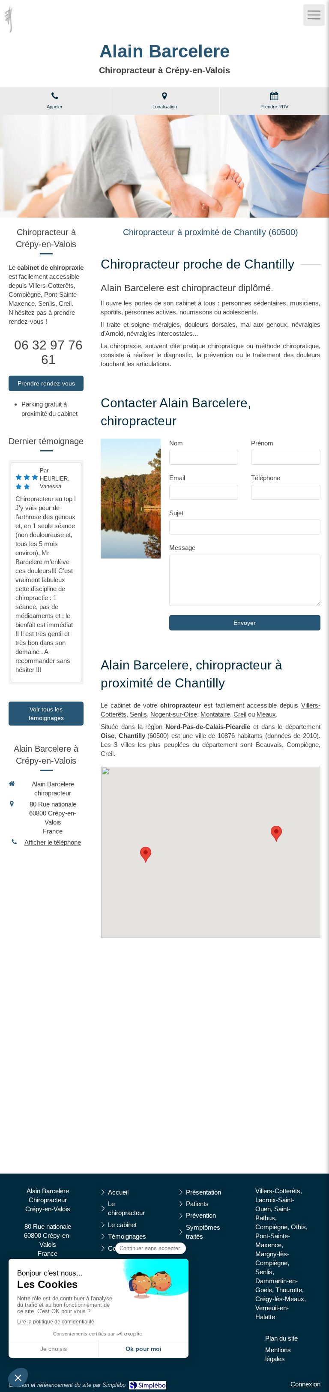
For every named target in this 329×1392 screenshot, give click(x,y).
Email (177, 477)
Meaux (266, 714)
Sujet (176, 513)
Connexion (305, 1384)
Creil (239, 714)
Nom (176, 443)
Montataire (215, 714)
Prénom (262, 443)
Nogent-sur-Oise (173, 714)
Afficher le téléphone (52, 842)
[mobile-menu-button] (314, 15)
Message (182, 547)
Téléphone (265, 477)
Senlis (138, 714)
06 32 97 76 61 (48, 352)
